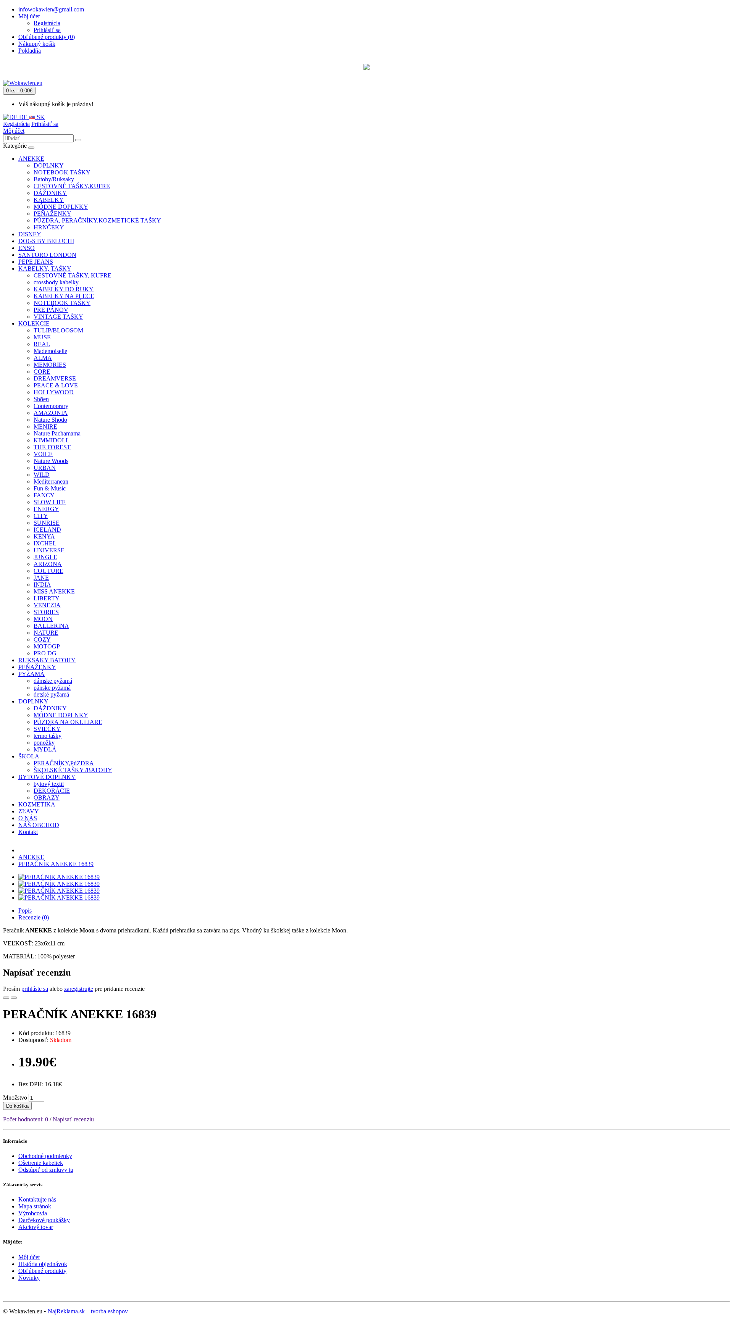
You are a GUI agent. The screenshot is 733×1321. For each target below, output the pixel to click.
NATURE (46, 632)
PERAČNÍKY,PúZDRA (64, 763)
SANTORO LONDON (47, 255)
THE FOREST (52, 447)
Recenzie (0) (33, 917)
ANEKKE (31, 158)
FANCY (44, 495)
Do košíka (17, 1106)
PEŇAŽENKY (52, 213)
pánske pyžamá (52, 687)
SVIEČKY (47, 729)
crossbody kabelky (56, 282)
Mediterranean (51, 481)
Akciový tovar (35, 1227)
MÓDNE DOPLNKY (61, 206)
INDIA (42, 584)
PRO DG (45, 653)
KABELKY (49, 200)
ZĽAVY (28, 811)
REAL (42, 344)
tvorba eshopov (109, 1311)
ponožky (44, 742)
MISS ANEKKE (54, 591)
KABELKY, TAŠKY (44, 268)
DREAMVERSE (55, 378)
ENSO (26, 248)
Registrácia (47, 23)
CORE (42, 371)
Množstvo (15, 1097)
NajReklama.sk (66, 1311)
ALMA (43, 358)
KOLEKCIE (34, 323)
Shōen (41, 399)
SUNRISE (47, 522)
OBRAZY (47, 797)
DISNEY (29, 234)
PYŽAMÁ (31, 674)
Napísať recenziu (73, 1119)
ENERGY (46, 509)
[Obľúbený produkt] (6, 998)
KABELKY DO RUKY (64, 289)
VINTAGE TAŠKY (58, 316)
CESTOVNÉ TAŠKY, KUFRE (72, 275)
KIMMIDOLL (51, 440)
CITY (41, 516)
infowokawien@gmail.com (51, 9)
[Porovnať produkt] (14, 998)
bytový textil (49, 784)
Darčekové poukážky (44, 1220)
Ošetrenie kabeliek (40, 1163)
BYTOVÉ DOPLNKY (47, 777)
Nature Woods (51, 461)
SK (40, 117)
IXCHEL (45, 543)
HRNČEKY (49, 227)
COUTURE (48, 571)
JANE (41, 577)
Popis (25, 910)
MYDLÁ (45, 749)
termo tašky (47, 735)
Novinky (29, 1277)
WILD (42, 474)
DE (23, 117)
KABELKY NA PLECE (64, 296)
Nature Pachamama (57, 433)
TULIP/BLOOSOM (58, 330)
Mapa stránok (34, 1206)
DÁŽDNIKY (50, 193)
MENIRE (45, 426)
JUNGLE (45, 557)
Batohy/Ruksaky (54, 179)
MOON (43, 619)
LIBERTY (47, 598)
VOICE (43, 454)
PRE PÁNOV (51, 309)
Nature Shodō (50, 419)
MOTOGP (47, 646)
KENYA (44, 536)
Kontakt (28, 832)
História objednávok (42, 1264)
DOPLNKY (49, 165)
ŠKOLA (28, 756)
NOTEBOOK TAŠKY (62, 172)
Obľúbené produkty (42, 1271)
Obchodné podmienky (45, 1156)
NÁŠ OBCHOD (38, 825)
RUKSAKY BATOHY (47, 660)
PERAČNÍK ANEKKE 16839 (56, 864)
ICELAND (47, 529)
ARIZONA (48, 564)
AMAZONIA (51, 413)
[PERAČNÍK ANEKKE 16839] (59, 877)
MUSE (42, 337)
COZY (42, 639)
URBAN (45, 468)
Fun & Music (50, 488)
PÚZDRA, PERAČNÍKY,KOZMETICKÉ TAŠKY (97, 220)
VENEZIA (47, 605)
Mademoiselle (50, 351)
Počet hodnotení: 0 (25, 1119)
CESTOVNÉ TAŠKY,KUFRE (72, 186)
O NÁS (27, 818)
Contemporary (51, 406)
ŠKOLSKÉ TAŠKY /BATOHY (73, 770)
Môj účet (13, 130)
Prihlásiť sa (47, 30)
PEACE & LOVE (56, 385)
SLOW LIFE (50, 502)
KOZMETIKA (36, 804)
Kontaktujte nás (37, 1199)
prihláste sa (34, 989)
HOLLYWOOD (54, 392)
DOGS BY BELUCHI (46, 241)
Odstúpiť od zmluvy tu (45, 1169)
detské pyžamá (51, 694)
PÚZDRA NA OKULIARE (68, 722)
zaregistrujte (78, 989)
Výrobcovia (32, 1213)
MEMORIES (50, 364)
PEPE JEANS (35, 261)
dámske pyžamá (53, 680)
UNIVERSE (49, 550)
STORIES (46, 612)
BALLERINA (51, 626)
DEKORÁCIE (52, 790)
